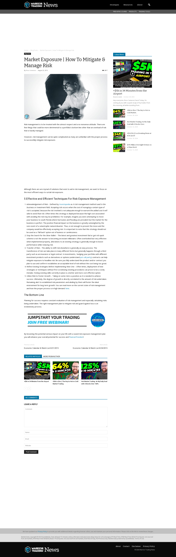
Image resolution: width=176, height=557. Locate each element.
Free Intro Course (120, 12)
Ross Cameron (31, 70)
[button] (149, 5)
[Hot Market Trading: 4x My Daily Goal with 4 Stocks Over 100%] (94, 370)
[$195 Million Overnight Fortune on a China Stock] (119, 148)
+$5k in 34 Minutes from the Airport (36, 381)
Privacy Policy (42, 531)
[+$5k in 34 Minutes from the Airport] (37, 370)
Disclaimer (136, 546)
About (118, 546)
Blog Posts (27, 54)
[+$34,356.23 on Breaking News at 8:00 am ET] (119, 136)
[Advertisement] (82, 31)
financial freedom (76, 337)
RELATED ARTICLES (33, 356)
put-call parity (85, 257)
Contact (126, 546)
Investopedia (64, 204)
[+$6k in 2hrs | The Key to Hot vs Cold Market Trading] (66, 370)
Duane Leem (117, 97)
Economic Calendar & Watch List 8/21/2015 (41, 348)
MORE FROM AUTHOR (51, 356)
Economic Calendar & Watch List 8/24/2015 (90, 348)
